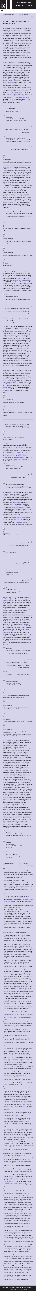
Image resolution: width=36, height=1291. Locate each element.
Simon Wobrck (23, 621)
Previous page (24, 14)
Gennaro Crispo (17, 511)
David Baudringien (7, 202)
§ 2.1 (9, 1222)
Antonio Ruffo (6, 740)
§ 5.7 (30, 1055)
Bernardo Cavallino (24, 97)
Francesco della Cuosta (20, 522)
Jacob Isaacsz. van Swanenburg (18, 184)
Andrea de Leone (8, 1017)
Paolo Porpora (23, 1104)
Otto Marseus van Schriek (21, 452)
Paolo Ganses (9, 384)
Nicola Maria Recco (21, 517)
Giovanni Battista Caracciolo (17, 92)
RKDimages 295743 (17, 1115)
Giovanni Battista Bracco (9, 1181)
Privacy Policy (12, 1289)
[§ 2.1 (20, 896)
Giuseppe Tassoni (7, 387)
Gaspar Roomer (23, 328)
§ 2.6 (18, 1066)
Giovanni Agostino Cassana (18, 507)
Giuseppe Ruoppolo (21, 457)
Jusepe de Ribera (12, 80)
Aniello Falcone (6, 272)
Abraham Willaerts (7, 380)
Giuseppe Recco (17, 502)
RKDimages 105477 (27, 903)
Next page (28, 17)
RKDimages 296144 (17, 923)
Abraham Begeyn (17, 454)
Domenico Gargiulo (7, 167)
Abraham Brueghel (17, 447)
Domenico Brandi (17, 519)
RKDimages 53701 (15, 1276)
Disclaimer (30, 1287)
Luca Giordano (7, 89)
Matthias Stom (6, 599)
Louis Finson (21, 988)
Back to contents (9, 14)
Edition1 (25, 1289)
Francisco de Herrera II (13, 496)
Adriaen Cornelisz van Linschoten (22, 280)
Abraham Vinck (19, 968)
